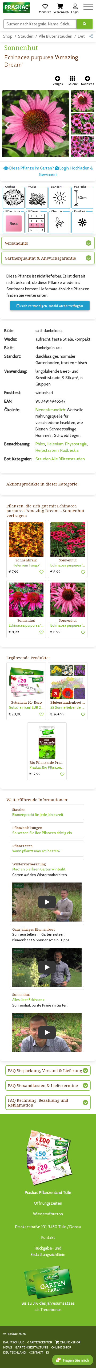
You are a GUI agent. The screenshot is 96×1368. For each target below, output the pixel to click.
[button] (45, 7)
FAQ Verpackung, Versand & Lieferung (45, 1070)
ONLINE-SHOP (69, 1342)
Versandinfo (16, 243)
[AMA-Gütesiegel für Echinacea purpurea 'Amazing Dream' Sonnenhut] (13, 197)
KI (47, 1352)
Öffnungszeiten (48, 1203)
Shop (8, 36)
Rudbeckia (69, 450)
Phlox (40, 444)
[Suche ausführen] (85, 24)
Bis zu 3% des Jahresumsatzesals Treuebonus (48, 1306)
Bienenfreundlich (50, 409)
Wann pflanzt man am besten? (36, 851)
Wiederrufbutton (48, 1214)
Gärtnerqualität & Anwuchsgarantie (40, 258)
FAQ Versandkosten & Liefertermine (43, 1085)
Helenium (55, 444)
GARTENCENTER (39, 1342)
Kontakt (48, 1237)
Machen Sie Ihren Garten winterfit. (39, 869)
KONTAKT (36, 1352)
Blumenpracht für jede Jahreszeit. (38, 814)
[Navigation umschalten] (88, 6)
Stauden (25, 36)
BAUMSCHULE (13, 1342)
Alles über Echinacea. (28, 999)
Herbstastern (47, 450)
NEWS (7, 1347)
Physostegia (76, 444)
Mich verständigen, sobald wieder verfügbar (51, 306)
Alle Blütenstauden (55, 36)
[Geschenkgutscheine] (48, 1157)
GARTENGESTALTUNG (31, 1347)
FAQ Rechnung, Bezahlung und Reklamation (38, 1102)
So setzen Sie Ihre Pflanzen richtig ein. (42, 833)
